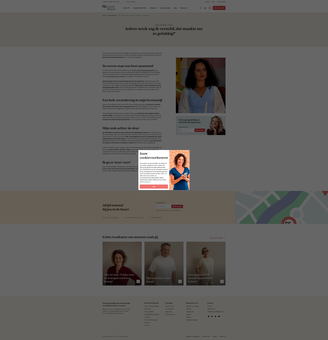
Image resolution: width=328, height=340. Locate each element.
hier (165, 174)
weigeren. (147, 182)
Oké (153, 187)
